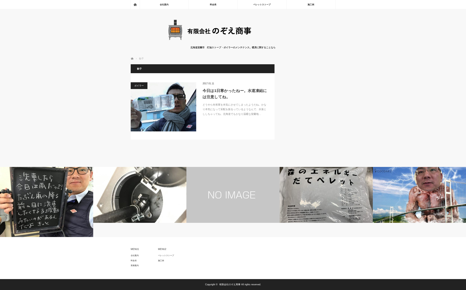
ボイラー (139, 85)
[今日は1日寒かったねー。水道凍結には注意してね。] (163, 106)
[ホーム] (135, 4)
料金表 (213, 4)
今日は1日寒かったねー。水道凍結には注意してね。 (235, 93)
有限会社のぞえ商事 (229, 284)
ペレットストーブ (262, 4)
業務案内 (135, 265)
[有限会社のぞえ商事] (233, 42)
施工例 (311, 4)
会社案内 (164, 4)
